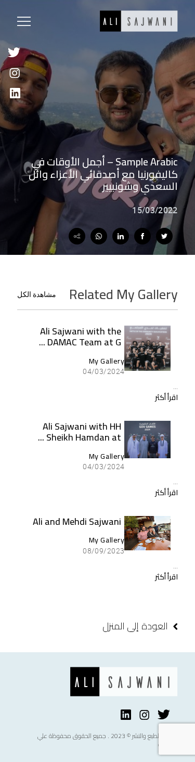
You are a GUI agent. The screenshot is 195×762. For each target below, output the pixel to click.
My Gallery (107, 361)
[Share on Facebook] (142, 236)
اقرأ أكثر (166, 397)
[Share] (77, 236)
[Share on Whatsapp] (98, 236)
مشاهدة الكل (36, 294)
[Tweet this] (164, 236)
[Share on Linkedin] (120, 236)
